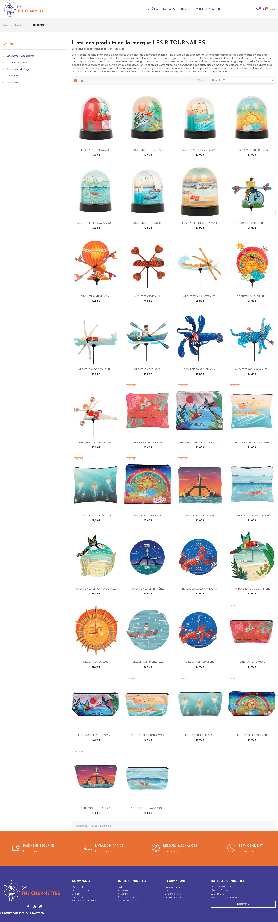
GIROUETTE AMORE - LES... (147, 296)
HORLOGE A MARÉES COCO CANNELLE (95, 589)
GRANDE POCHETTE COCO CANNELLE (200, 443)
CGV (167, 891)
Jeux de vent (13, 82)
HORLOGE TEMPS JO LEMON (95, 662)
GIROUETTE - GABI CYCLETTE (252, 223)
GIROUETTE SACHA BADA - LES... (252, 369)
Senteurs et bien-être (128, 897)
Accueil (8, 44)
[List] (81, 80)
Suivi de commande (81, 891)
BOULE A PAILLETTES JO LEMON (252, 150)
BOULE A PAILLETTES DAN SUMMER (199, 150)
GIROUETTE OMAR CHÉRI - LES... (199, 369)
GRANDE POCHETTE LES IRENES (200, 516)
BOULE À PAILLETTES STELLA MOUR (200, 223)
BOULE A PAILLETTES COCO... (148, 150)
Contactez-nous (172, 887)
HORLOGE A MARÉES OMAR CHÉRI (199, 589)
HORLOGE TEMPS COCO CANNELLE (252, 589)
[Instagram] (40, 907)
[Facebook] (28, 907)
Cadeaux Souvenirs (17, 63)
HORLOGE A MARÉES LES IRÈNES (147, 589)
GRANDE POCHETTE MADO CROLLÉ (252, 516)
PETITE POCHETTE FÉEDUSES (199, 735)
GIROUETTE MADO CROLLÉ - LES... (95, 369)
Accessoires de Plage (18, 69)
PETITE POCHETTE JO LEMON (252, 735)
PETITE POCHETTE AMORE (252, 662)
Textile (121, 887)
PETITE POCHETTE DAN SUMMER (147, 735)
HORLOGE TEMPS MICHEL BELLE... (147, 662)
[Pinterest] (34, 907)
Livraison (76, 894)
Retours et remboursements (85, 901)
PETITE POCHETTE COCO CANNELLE (95, 735)
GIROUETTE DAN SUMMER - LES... (200, 296)
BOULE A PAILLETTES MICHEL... (148, 223)
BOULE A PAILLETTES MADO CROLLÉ (95, 223)
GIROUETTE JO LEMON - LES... (252, 296)
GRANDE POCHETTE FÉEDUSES (95, 516)
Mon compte (78, 887)
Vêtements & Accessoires (20, 56)
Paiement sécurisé (80, 897)
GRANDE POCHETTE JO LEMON (148, 516)
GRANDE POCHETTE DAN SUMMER (252, 443)
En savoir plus (30, 851)
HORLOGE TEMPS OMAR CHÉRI (200, 662)
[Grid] (76, 80)
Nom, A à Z (243, 80)
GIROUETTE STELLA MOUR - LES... (95, 443)
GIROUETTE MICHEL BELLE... (148, 369)
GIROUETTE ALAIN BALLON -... (96, 296)
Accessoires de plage (128, 901)
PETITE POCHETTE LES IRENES (95, 808)
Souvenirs (123, 894)
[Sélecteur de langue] (271, 9)
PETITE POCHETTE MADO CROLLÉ (148, 808)
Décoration (13, 76)
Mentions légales (173, 894)
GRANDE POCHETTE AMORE (147, 443)
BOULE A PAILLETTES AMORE (95, 150)
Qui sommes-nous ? (174, 897)
